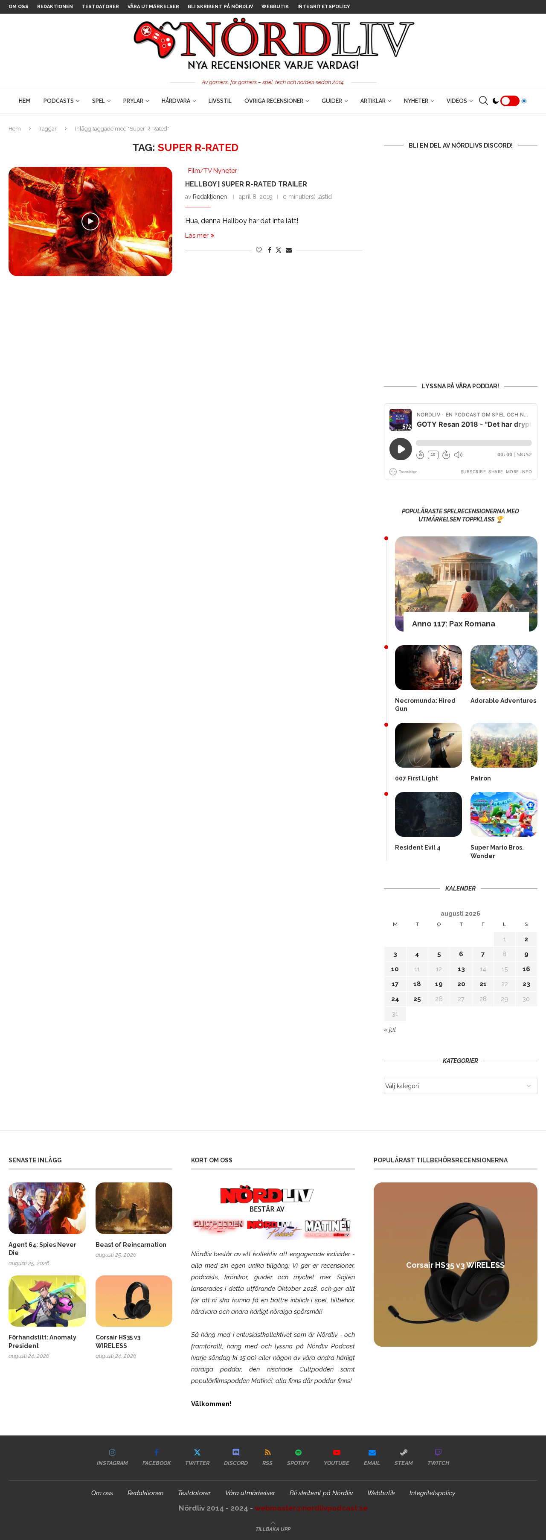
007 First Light (416, 778)
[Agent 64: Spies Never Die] (47, 1208)
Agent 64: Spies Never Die (42, 1249)
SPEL (98, 101)
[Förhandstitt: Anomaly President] (47, 1301)
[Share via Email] (289, 250)
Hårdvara (176, 101)
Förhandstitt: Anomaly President (42, 1341)
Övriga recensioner (273, 101)
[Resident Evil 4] (428, 814)
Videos (457, 101)
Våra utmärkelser (153, 6)
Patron (480, 778)
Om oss (19, 6)
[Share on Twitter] (279, 249)
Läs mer (197, 235)
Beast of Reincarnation (131, 1244)
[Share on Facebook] (269, 250)
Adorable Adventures (503, 700)
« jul (390, 1029)
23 (526, 984)
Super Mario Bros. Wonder (497, 851)
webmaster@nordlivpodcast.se (311, 1508)
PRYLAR (133, 101)
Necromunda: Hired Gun (425, 705)
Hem (25, 101)
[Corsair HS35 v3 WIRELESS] (134, 1301)
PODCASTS (59, 101)
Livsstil (220, 101)
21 (483, 984)
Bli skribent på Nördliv (220, 6)
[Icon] (90, 221)
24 (395, 999)
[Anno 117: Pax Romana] (466, 584)
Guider (332, 101)
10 (395, 969)
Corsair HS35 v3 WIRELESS (118, 1341)
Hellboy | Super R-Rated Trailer (246, 184)
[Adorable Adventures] (503, 667)
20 (461, 984)
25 (417, 999)
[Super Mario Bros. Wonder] (503, 814)
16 (526, 969)
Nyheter (416, 101)
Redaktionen (55, 6)
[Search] (483, 100)
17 (395, 984)
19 (439, 984)
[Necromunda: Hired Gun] (428, 667)
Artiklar (373, 101)
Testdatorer (100, 6)
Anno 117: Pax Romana (453, 623)
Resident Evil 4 (418, 847)
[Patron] (503, 745)
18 (417, 984)
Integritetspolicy (323, 6)
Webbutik (275, 6)
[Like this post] (259, 250)
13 (461, 969)
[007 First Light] (428, 745)
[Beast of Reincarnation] (134, 1208)
